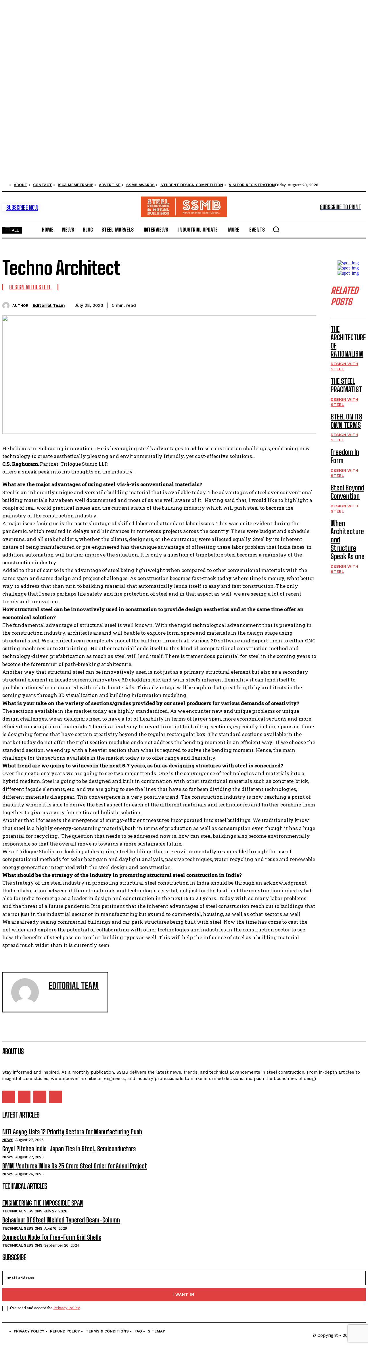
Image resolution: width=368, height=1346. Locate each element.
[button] (276, 229)
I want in (183, 1294)
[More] (306, 305)
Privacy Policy (66, 1307)
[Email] (264, 304)
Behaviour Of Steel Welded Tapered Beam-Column (61, 1220)
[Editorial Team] (7, 305)
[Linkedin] (244, 304)
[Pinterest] (202, 304)
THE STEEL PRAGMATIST (346, 385)
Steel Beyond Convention (347, 492)
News (7, 1140)
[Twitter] (181, 304)
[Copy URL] (285, 304)
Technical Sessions (22, 1211)
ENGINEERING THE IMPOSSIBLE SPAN (42, 1203)
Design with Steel (30, 287)
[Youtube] (55, 1097)
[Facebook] (161, 304)
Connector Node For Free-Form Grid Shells (51, 1237)
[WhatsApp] (223, 304)
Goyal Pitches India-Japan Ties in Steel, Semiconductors (69, 1149)
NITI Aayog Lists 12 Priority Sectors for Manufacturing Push (72, 1132)
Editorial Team (48, 305)
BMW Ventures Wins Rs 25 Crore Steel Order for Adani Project (74, 1166)
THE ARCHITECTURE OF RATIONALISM (348, 341)
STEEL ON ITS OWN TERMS (346, 421)
